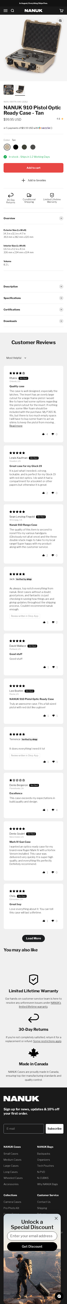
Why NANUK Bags (47, 1184)
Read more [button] (16, 425)
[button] (33, 128)
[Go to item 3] (20, 90)
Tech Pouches (45, 1165)
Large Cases (11, 1165)
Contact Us (44, 1201)
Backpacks (43, 1153)
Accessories (11, 1184)
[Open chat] (59, 1296)
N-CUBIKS (43, 1177)
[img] (17, 373)
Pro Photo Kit (11, 1208)
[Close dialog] (56, 1218)
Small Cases (11, 1153)
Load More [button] (33, 938)
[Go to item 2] (9, 90)
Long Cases (11, 1171)
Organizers (43, 1159)
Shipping (42, 1208)
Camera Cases (12, 1201)
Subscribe (55, 1128)
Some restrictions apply (47, 1041)
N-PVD (41, 1171)
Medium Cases (12, 1159)
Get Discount (32, 1246)
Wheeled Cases (13, 1177)
